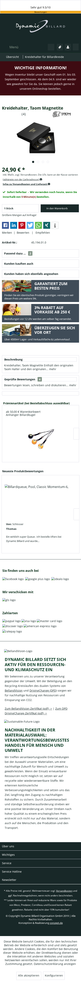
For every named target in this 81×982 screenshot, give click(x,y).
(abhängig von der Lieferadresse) (21, 179)
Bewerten (23, 232)
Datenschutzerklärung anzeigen (55, 964)
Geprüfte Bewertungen (19, 379)
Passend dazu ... (17, 253)
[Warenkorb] (76, 47)
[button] (5, 225)
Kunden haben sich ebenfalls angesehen (31, 274)
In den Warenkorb (57, 208)
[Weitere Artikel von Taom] (61, 114)
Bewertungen (40, 12)
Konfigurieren (54, 975)
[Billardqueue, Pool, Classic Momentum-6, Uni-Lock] (37, 499)
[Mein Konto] (68, 47)
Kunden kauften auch (18, 263)
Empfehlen (42, 232)
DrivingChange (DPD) (43, 690)
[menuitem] (10, 47)
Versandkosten (64, 890)
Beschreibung (13, 359)
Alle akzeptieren (28, 975)
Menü (13, 47)
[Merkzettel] (60, 47)
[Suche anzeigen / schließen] (51, 47)
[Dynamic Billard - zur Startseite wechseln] (40, 28)
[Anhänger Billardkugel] (40, 439)
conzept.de (56, 923)
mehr (52, 369)
